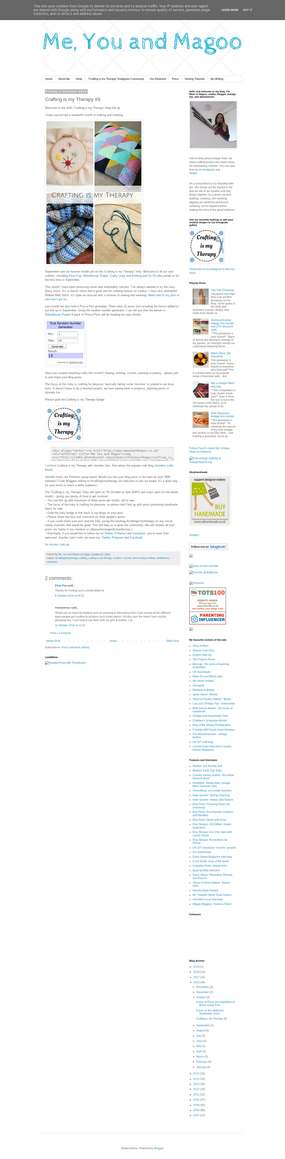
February (202, 1061)
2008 (196, 1110)
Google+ (194, 535)
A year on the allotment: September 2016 (210, 1012)
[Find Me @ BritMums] (203, 572)
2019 (196, 966)
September (203, 1025)
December (203, 987)
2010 (196, 1099)
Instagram (138, 533)
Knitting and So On (144, 275)
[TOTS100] (207, 623)
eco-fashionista (202, 852)
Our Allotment (158, 79)
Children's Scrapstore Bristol (210, 720)
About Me (64, 79)
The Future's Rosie (204, 659)
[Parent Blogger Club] (191, 629)
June (199, 1041)
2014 (196, 1078)
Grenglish (198, 685)
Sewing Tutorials (195, 79)
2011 (196, 1094)
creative (117, 558)
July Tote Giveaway (222, 290)
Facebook (136, 537)
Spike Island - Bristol (205, 694)
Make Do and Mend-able (208, 676)
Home (49, 79)
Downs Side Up (202, 655)
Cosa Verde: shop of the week (211, 861)
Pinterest (120, 533)
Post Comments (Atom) (75, 647)
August (201, 1030)
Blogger (158, 1148)
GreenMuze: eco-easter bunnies (212, 790)
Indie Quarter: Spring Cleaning (211, 795)
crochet (127, 558)
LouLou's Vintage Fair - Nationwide (214, 703)
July (199, 1035)
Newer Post (53, 641)
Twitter (108, 533)
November (203, 992)
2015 (196, 1073)
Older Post (172, 641)
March (200, 1056)
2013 (196, 1084)
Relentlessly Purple (95, 275)
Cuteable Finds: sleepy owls (210, 865)
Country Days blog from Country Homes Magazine (212, 748)
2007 (196, 1115)
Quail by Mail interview (206, 870)
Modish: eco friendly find (207, 766)
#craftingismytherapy (66, 558)
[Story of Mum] (203, 566)
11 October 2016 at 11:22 (70, 625)
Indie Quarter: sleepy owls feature (213, 799)
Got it (247, 10)
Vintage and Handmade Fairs (210, 715)
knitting (151, 558)
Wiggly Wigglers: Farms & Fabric (212, 904)
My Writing (217, 79)
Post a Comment (61, 633)
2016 (196, 982)
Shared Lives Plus (204, 650)
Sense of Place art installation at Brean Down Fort (215, 1003)
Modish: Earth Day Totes (207, 770)
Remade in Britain (203, 690)
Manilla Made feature (205, 890)
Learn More (229, 10)
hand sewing (139, 558)
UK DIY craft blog (203, 742)
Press (175, 79)
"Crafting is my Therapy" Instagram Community (116, 79)
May (199, 1046)
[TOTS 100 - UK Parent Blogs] (207, 611)
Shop (79, 79)
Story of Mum (200, 645)
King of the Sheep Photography (211, 725)
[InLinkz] (191, 555)
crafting (83, 558)
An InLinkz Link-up (57, 544)
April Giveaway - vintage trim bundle (222, 415)
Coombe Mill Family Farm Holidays (214, 729)
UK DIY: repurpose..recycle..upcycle (214, 847)
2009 (196, 1105)
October (201, 997)
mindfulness (162, 558)
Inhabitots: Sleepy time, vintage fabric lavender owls (211, 784)
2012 (196, 1089)
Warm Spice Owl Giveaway (221, 355)
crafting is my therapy (100, 558)
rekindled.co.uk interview (208, 899)
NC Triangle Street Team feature (212, 895)
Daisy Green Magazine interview (212, 856)
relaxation (52, 561)
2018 (196, 971)
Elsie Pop (75, 275)
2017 (196, 977)
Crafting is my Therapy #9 (211, 1018)
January (201, 1067)
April (199, 1051)
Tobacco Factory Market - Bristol (212, 699)
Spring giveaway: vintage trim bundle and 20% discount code (222, 324)
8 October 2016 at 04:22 (69, 595)
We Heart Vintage (203, 680)
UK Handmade (202, 672)
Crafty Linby (117, 275)
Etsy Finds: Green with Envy (209, 819)
